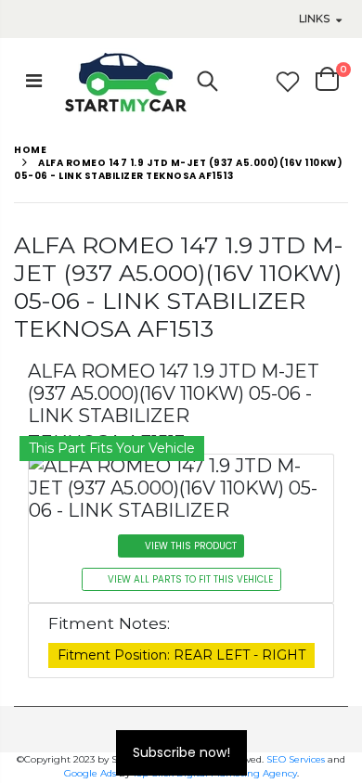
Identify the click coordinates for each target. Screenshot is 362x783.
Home (30, 150)
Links (314, 18)
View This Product (191, 546)
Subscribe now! (181, 752)
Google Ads (90, 773)
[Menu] (34, 81)
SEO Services (295, 759)
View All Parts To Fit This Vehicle (190, 579)
